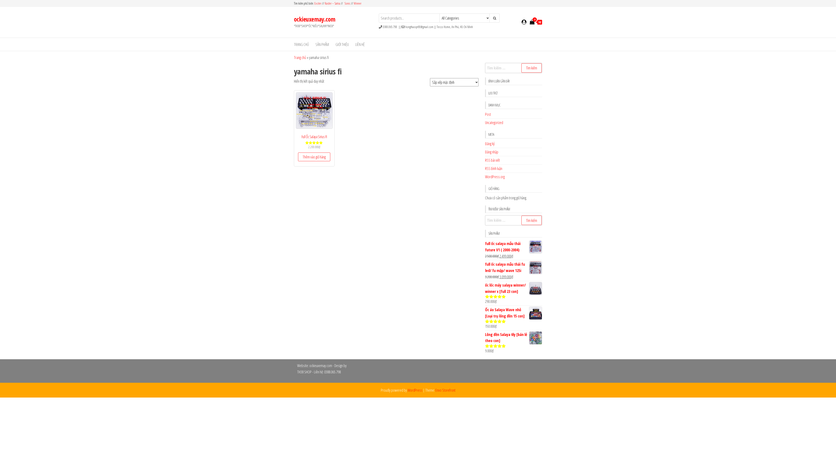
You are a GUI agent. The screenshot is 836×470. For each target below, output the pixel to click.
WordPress (415, 390)
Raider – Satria (332, 3)
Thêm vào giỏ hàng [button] (314, 156)
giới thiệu (342, 44)
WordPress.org (495, 176)
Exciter (318, 3)
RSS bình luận (493, 168)
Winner (357, 3)
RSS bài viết (492, 160)
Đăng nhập (491, 151)
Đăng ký (490, 143)
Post (488, 114)
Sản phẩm (322, 44)
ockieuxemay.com (314, 19)
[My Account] (524, 21)
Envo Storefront (445, 390)
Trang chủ (301, 44)
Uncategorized (494, 122)
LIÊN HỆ (360, 44)
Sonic (347, 3)
